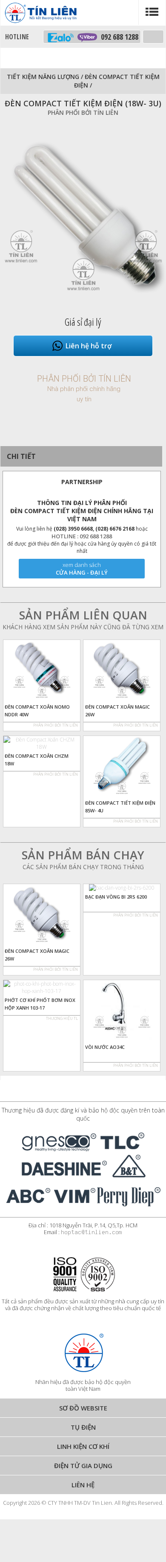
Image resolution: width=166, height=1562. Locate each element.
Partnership (82, 482)
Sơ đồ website (83, 1408)
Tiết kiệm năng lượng (43, 77)
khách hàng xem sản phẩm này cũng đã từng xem (83, 627)
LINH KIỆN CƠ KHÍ (83, 1446)
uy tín (84, 399)
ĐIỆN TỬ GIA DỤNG (83, 1465)
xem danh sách (82, 565)
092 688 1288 (117, 37)
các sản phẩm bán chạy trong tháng (83, 867)
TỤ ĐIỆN (83, 1427)
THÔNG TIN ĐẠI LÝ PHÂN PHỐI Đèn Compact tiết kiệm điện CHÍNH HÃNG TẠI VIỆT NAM (81, 511)
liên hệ (83, 1484)
